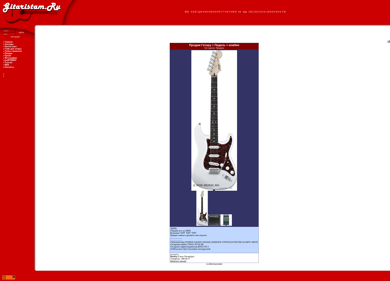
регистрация (15, 37)
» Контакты (8, 67)
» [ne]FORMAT (9, 60)
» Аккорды (8, 44)
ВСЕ (187, 12)
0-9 (239, 12)
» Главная (8, 42)
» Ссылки (7, 62)
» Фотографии (10, 58)
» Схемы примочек (12, 51)
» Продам (7, 53)
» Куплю (7, 55)
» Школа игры (10, 46)
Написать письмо (178, 261)
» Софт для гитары (12, 49)
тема (245, 12)
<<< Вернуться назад (214, 264)
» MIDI (6, 65)
